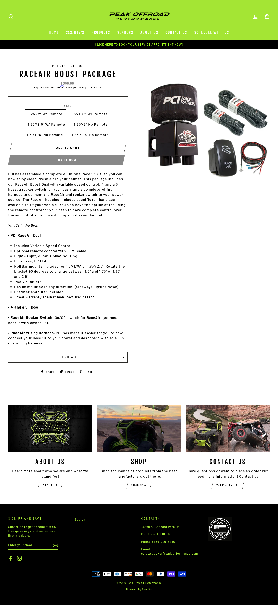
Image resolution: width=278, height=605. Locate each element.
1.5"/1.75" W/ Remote (89, 114)
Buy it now (66, 160)
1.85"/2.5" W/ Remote (46, 124)
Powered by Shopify (139, 589)
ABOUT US (50, 485)
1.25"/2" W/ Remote (45, 114)
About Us (149, 32)
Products (101, 32)
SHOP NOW (139, 485)
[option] (139, 44)
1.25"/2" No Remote (91, 124)
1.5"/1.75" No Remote (45, 134)
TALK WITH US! (227, 485)
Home (54, 32)
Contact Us (176, 32)
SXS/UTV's (75, 32)
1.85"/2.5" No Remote (90, 134)
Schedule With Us (211, 32)
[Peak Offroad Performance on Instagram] (19, 558)
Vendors (125, 32)
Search (80, 519)
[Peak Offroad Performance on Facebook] (10, 558)
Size (68, 105)
